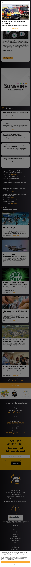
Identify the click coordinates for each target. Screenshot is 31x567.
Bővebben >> (15, 28)
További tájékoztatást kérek (16, 565)
